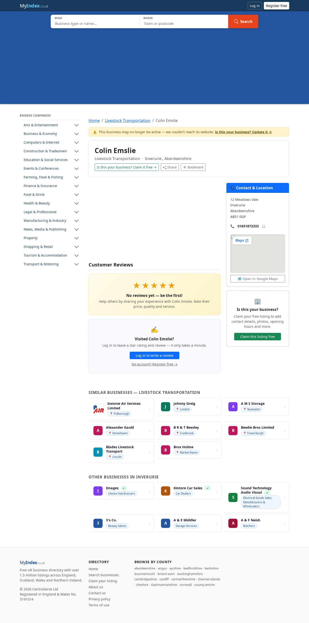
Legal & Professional (40, 212)
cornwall (186, 585)
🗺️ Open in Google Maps (258, 278)
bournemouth (144, 574)
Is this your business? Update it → (243, 132)
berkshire (211, 568)
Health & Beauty (37, 203)
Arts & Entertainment (41, 125)
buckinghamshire (190, 574)
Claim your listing (103, 581)
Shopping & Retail (38, 247)
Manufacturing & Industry (45, 221)
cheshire (142, 585)
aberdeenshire (144, 568)
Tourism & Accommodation (45, 255)
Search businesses (104, 575)
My (34, 5)
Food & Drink (34, 195)
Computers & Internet (41, 142)
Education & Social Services (46, 160)
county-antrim (204, 585)
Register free (276, 5)
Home (94, 120)
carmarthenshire (183, 579)
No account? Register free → (154, 364)
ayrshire (175, 568)
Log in (255, 5)
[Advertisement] (154, 64)
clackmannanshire (164, 585)
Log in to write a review (154, 355)
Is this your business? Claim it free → (127, 167)
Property (30, 238)
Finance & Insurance (40, 186)
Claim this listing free (257, 336)
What (59, 18)
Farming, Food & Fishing (43, 177)
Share (172, 167)
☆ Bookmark (193, 167)
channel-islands (209, 579)
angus (162, 568)
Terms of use (99, 605)
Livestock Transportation (127, 120)
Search (246, 21)
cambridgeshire (145, 579)
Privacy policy (99, 599)
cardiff (164, 579)
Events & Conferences (41, 169)
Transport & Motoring (41, 264)
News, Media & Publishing (45, 229)
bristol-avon (166, 574)
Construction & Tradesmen (45, 151)
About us (96, 587)
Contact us (97, 593)
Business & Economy (40, 134)
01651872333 (248, 226)
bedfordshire (192, 568)
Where (148, 18)
